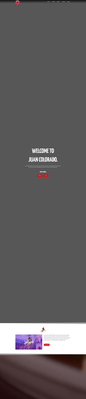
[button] (28, 342)
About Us (68, 1)
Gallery (58, 1)
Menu (48, 1)
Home (44, 1)
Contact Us (63, 1)
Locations (53, 1)
